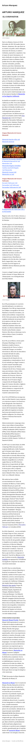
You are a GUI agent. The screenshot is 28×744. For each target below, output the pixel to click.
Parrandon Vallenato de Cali (11, 187)
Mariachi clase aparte (9, 585)
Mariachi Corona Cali (9, 172)
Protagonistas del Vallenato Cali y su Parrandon (13, 210)
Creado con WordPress (17, 741)
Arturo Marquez (9, 5)
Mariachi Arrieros (8, 141)
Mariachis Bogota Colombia (11, 165)
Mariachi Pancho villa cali (11, 139)
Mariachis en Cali (8, 174)
